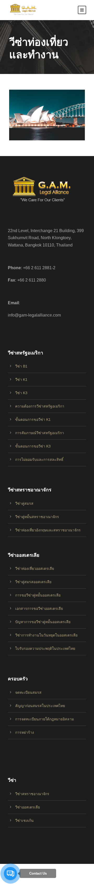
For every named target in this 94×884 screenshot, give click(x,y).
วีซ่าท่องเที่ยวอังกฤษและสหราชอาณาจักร (48, 530)
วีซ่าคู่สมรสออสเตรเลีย (33, 582)
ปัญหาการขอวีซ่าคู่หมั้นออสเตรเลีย (42, 622)
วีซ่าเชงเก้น (24, 820)
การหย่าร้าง (24, 732)
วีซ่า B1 (21, 366)
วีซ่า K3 (21, 393)
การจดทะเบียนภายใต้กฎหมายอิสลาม (44, 719)
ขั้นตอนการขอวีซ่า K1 (33, 419)
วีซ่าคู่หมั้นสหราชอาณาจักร (37, 517)
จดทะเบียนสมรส (28, 692)
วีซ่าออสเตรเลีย (27, 807)
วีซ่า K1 (21, 379)
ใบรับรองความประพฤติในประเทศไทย (45, 648)
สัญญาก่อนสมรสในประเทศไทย (40, 706)
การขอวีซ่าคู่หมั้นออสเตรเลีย (38, 595)
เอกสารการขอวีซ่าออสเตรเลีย (39, 608)
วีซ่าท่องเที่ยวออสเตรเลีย (34, 568)
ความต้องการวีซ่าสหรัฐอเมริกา (39, 406)
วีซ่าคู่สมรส (24, 503)
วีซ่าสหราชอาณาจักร (32, 794)
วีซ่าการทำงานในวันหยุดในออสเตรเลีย (46, 635)
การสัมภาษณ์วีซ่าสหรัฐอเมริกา (39, 433)
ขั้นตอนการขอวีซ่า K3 (33, 446)
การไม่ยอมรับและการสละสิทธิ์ (39, 459)
